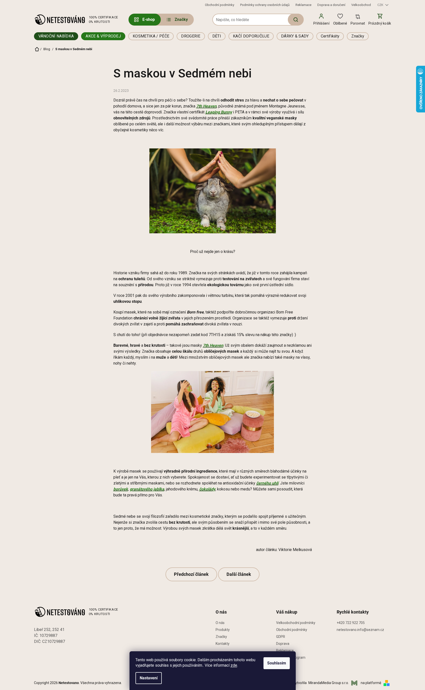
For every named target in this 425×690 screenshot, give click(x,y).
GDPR (280, 637)
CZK (380, 5)
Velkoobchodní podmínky (295, 623)
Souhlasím (276, 663)
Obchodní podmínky (219, 5)
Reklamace (303, 5)
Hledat (296, 20)
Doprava (282, 644)
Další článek (239, 574)
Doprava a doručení (331, 5)
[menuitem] (177, 20)
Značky (221, 637)
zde (233, 665)
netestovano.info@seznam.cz (360, 630)
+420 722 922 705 (351, 623)
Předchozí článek (191, 574)
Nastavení (149, 678)
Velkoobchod (361, 5)
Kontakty (222, 644)
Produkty (223, 630)
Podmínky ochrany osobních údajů (265, 5)
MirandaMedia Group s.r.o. (329, 683)
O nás (220, 623)
